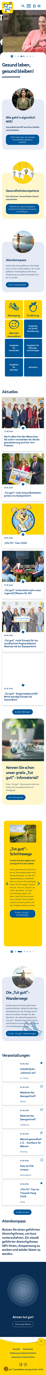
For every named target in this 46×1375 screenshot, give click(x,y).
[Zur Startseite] (7, 7)
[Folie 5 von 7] (30, 951)
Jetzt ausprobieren (23, 1324)
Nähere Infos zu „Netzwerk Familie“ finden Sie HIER (25, 921)
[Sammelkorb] (34, 6)
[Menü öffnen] (39, 6)
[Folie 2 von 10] (18, 56)
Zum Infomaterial (15, 797)
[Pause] (12, 56)
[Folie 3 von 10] (22, 56)
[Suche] (23, 6)
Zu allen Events (22, 1212)
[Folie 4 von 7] (27, 951)
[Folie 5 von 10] (30, 56)
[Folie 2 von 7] (18, 951)
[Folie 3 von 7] (22, 951)
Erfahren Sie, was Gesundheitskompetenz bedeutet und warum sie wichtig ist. (22, 209)
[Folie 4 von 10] (27, 56)
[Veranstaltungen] (29, 6)
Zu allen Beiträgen (22, 711)
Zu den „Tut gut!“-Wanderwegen (22, 1033)
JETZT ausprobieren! (17, 284)
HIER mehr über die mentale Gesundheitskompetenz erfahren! (22, 140)
